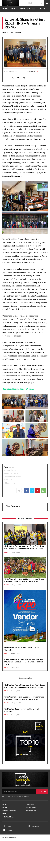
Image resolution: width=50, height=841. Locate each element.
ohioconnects (9, 483)
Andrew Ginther (10, 470)
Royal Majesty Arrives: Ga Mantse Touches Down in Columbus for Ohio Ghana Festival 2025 (23, 661)
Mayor (18, 477)
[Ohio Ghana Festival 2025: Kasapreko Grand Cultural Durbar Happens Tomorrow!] (25, 567)
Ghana (15, 473)
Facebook (11, 826)
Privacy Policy (24, 796)
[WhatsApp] (23, 77)
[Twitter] (12, 77)
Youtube (10, 830)
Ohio (11, 480)
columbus (8, 473)
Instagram (35, 826)
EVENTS (6, 585)
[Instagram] (29, 826)
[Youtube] (4, 830)
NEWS (5, 32)
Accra (11, 467)
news (6, 480)
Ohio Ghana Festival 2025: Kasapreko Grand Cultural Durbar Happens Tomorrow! (24, 580)
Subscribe (42, 791)
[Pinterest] (18, 77)
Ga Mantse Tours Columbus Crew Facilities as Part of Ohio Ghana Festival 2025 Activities (24, 547)
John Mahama (9, 477)
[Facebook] (6, 77)
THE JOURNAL (15, 32)
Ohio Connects (13, 506)
